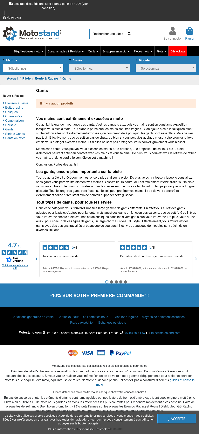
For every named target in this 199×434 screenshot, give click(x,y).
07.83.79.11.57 (135, 332)
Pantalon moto (15, 138)
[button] (28, 51)
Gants (9, 129)
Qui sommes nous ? (97, 317)
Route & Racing (13, 95)
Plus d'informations (61, 429)
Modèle (143, 60)
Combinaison (14, 120)
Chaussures (13, 116)
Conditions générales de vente (32, 317)
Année (75, 60)
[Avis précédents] (36, 259)
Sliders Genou (15, 134)
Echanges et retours (112, 322)
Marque (10, 60)
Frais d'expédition (82, 322)
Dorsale (10, 125)
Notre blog (13, 17)
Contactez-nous (68, 317)
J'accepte (176, 418)
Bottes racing (14, 107)
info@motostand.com (165, 332)
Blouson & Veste (16, 103)
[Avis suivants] (196, 259)
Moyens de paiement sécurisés (163, 317)
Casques (11, 112)
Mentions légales (126, 317)
